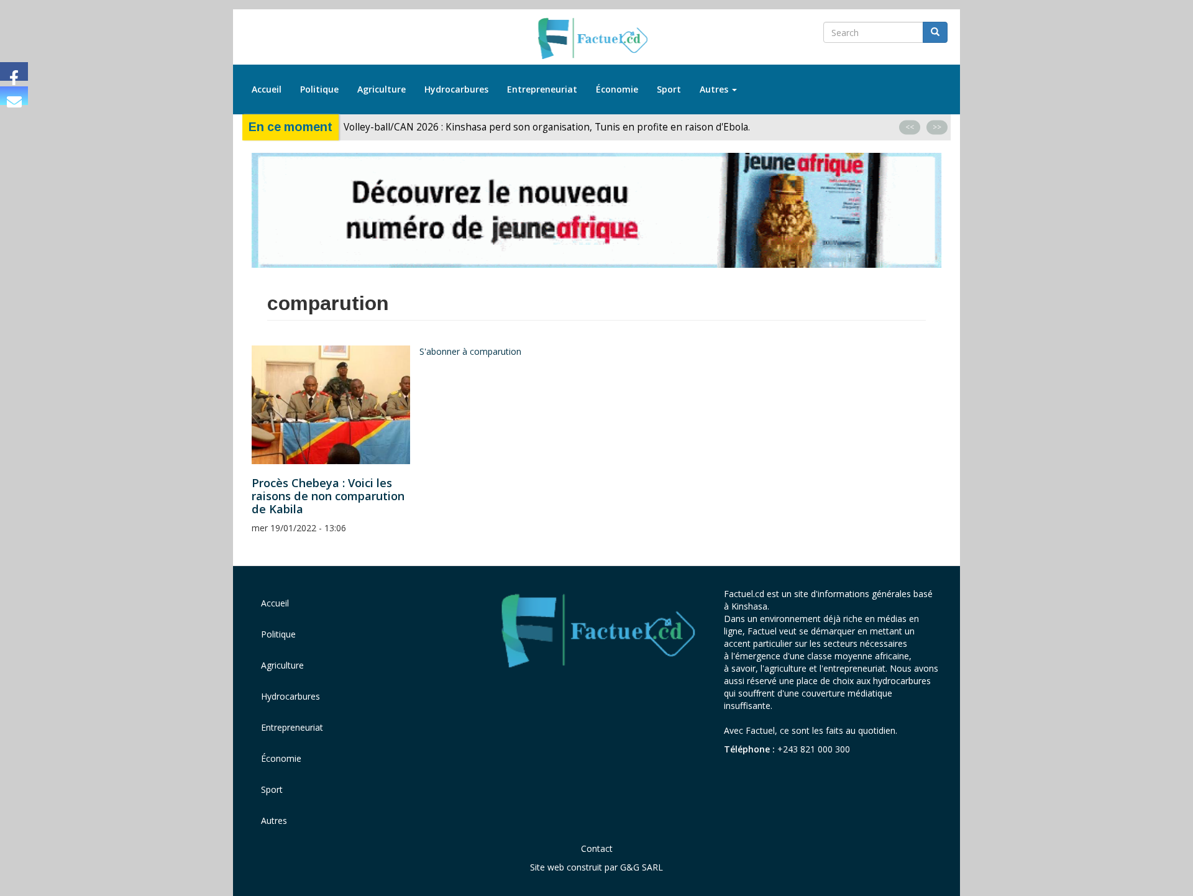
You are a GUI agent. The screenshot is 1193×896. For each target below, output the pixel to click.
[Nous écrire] (14, 95)
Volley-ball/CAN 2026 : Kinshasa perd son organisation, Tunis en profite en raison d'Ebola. (547, 127)
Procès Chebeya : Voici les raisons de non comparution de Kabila (328, 495)
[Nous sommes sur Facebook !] (14, 71)
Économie (617, 89)
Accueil (266, 89)
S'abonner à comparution (470, 351)
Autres (715, 89)
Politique (319, 89)
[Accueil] (597, 39)
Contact (597, 848)
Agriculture (381, 89)
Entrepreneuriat (542, 89)
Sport (669, 89)
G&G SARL (641, 867)
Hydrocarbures (456, 89)
